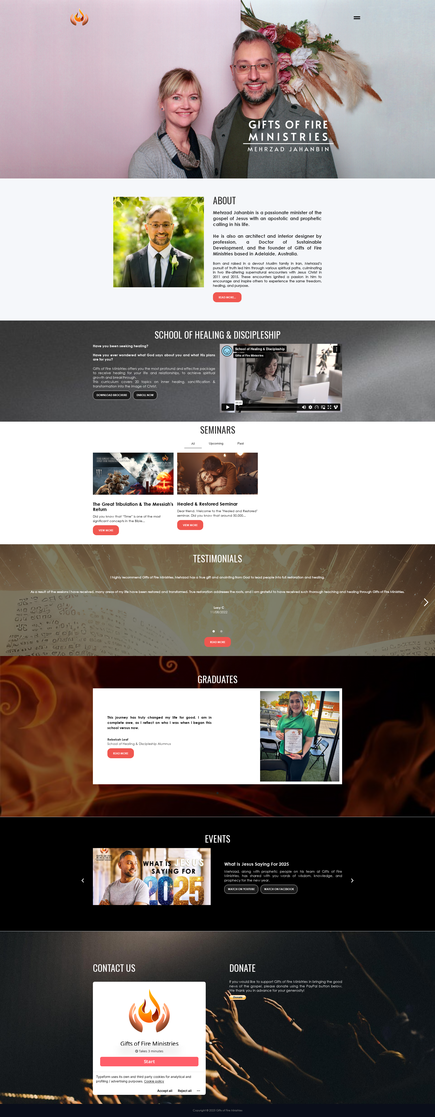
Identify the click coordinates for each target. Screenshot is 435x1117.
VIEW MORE (106, 530)
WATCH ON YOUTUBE (241, 889)
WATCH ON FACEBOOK (279, 889)
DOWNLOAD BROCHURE (112, 395)
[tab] (193, 443)
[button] (357, 18)
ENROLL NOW (145, 395)
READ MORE (217, 642)
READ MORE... (227, 297)
